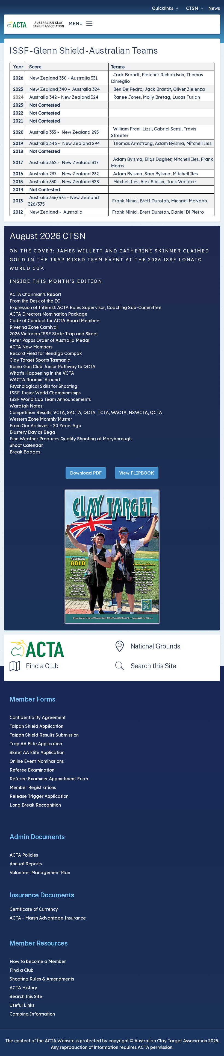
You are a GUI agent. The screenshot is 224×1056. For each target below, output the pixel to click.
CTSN (192, 8)
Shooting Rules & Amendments (42, 979)
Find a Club (42, 666)
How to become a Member (38, 961)
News (214, 8)
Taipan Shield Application (36, 726)
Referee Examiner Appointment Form (49, 778)
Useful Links (22, 1005)
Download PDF (86, 473)
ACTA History (23, 987)
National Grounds (155, 646)
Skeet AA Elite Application (37, 752)
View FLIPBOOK (136, 473)
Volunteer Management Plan (40, 872)
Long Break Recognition (35, 805)
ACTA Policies (24, 855)
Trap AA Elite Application (36, 743)
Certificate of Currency (34, 909)
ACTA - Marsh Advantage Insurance (48, 918)
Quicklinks (163, 8)
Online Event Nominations (37, 761)
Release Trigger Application (39, 796)
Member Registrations (33, 787)
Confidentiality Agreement (38, 717)
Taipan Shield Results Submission (44, 735)
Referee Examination (32, 770)
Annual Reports (26, 863)
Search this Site (153, 666)
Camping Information (32, 1014)
